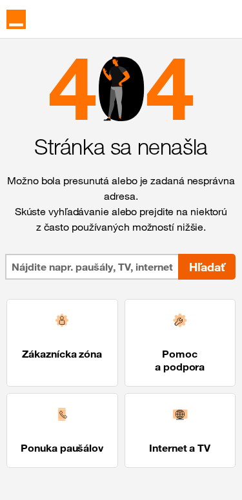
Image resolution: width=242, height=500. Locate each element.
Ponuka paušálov (62, 447)
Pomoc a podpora (180, 360)
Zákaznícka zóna (62, 353)
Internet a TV (179, 447)
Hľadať (207, 267)
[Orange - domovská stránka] (16, 19)
